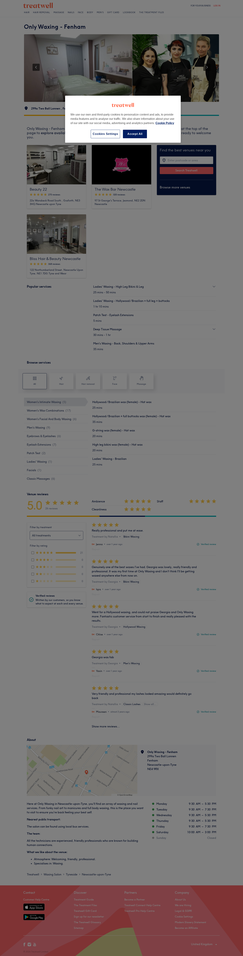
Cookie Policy (164, 123)
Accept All (134, 133)
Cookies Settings (105, 133)
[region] (123, 119)
